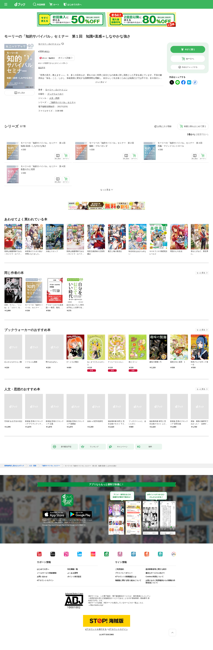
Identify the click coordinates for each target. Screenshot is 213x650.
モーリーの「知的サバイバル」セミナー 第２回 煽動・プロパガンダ (112, 144)
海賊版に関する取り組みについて (128, 580)
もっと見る (201, 273)
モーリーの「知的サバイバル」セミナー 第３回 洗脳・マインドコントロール (181, 144)
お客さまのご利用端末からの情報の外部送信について (160, 581)
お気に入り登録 (164, 126)
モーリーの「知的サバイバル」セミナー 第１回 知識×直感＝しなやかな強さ (44, 144)
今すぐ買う (190, 49)
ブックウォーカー (55, 94)
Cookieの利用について (155, 577)
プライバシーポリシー (124, 573)
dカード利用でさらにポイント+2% (51, 63)
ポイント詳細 (64, 58)
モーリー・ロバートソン (49, 44)
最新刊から (203, 134)
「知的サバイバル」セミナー (62, 102)
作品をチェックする (189, 67)
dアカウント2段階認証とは (125, 577)
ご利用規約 (119, 569)
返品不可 (41, 68)
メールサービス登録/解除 (47, 573)
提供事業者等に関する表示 (156, 569)
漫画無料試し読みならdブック (14, 465)
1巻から (191, 134)
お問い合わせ (42, 577)
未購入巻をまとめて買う (195, 126)
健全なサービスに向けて (155, 573)
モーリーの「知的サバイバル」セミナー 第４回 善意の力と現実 (44, 167)
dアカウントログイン (45, 580)
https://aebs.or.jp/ (96, 605)
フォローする (62, 43)
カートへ (190, 59)
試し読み (21, 93)
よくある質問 (72, 573)
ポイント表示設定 (74, 577)
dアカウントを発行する (96, 629)
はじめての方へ (43, 569)
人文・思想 (54, 98)
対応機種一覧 (72, 569)
